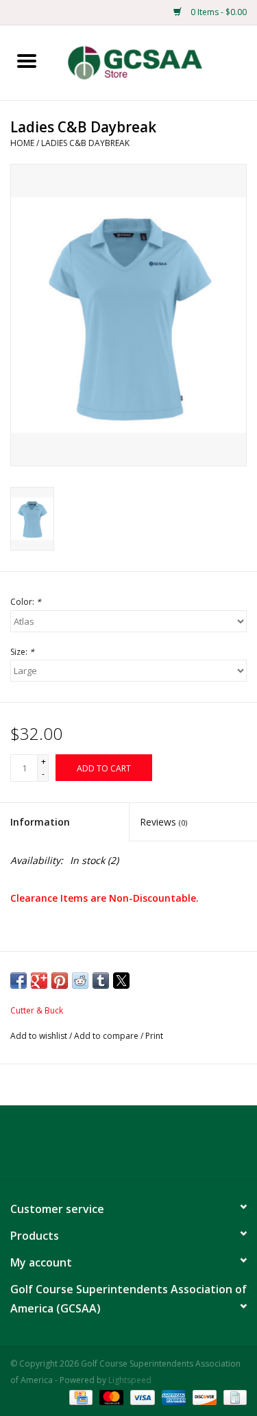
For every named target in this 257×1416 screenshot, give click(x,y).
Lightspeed (129, 1380)
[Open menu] (26, 60)
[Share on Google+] (39, 980)
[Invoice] (233, 1397)
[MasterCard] (110, 1397)
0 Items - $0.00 (217, 12)
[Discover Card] (203, 1397)
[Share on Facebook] (18, 980)
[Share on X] (121, 980)
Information (40, 821)
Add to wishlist (39, 1036)
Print (154, 1036)
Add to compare (107, 1036)
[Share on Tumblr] (101, 980)
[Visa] (140, 1397)
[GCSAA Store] (155, 61)
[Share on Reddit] (80, 980)
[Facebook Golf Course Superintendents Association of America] (104, 1147)
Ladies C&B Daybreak (85, 143)
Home (22, 143)
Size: (22, 652)
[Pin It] (59, 980)
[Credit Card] (79, 1397)
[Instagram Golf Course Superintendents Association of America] (153, 1147)
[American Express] (172, 1397)
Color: (25, 602)
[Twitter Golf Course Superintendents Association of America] (129, 1147)
